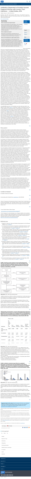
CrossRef (12, 228)
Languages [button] (3, 466)
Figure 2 (25, 34)
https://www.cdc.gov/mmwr (6, 420)
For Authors (3, 449)
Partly (5, 433)
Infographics (4, 443)
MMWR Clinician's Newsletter (6, 447)
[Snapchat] (11, 475)
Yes (1, 433)
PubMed (9, 224)
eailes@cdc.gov (15, 197)
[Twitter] (3, 475)
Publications (4, 440)
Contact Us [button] (3, 458)
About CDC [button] (3, 461)
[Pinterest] (9, 475)
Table (8, 110)
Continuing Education (5, 445)
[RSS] (12, 475)
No (7, 433)
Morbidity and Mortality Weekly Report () (9, 4)
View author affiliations (5, 17)
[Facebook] (1, 475)
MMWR (3, 436)
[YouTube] (7, 475)
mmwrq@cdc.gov (22, 423)
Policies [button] (2, 463)
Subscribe (3, 454)
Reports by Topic (4, 438)
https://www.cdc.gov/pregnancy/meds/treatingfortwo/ (9, 217)
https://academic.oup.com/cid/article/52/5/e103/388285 (10, 211)
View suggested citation (5, 18)
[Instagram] (4, 475)
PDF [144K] (10, 425)
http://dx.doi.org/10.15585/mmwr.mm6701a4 (8, 406)
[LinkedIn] (6, 475)
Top (29, 125)
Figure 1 (25, 32)
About (3, 451)
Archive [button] (2, 468)
